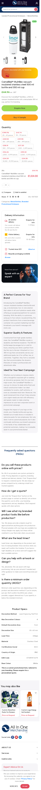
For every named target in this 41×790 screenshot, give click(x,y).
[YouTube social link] (16, 737)
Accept (24, 786)
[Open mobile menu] (3, 3)
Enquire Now (19, 108)
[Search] (35, 9)
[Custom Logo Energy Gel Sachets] (29, 699)
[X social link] (10, 196)
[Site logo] (19, 3)
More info (14, 786)
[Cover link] (20, 273)
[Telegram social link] (18, 196)
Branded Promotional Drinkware (13, 16)
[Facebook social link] (7, 196)
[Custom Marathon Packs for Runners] (10, 699)
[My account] (37, 3)
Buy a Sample (20, 117)
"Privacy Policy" (26, 779)
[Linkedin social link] (15, 196)
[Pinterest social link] (13, 196)
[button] (4, 37)
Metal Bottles (32, 16)
